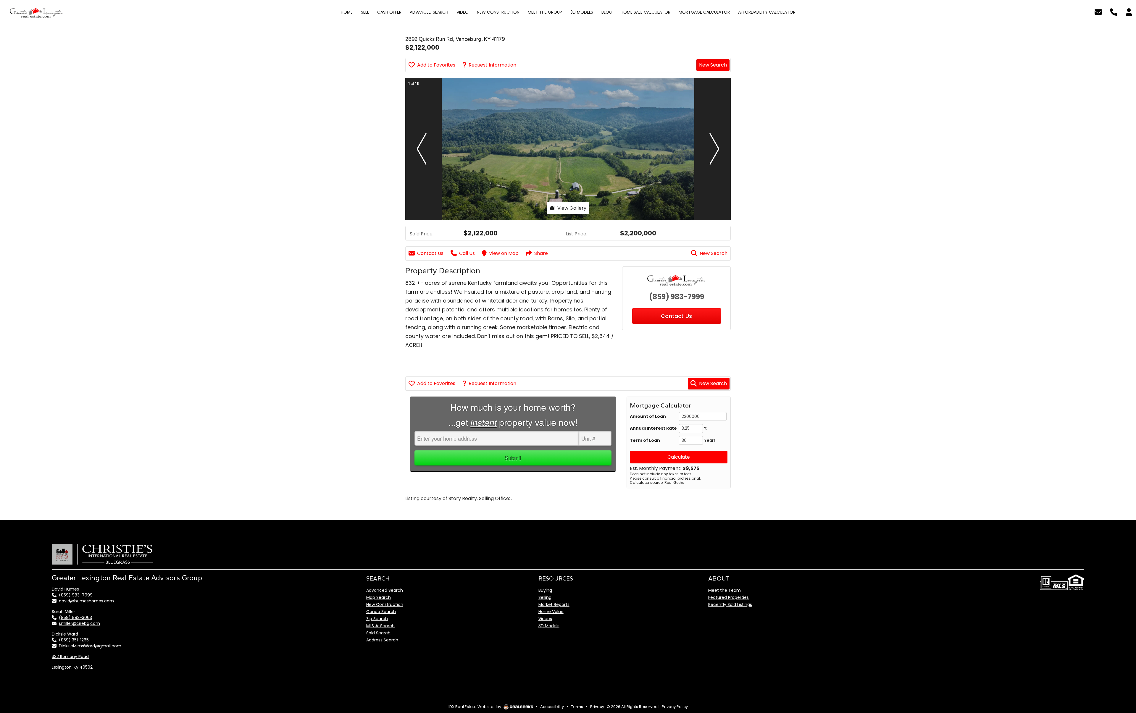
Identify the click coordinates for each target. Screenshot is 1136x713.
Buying (545, 590)
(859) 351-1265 (74, 640)
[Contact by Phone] (1113, 11)
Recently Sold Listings (730, 604)
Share (541, 253)
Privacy (597, 706)
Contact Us (430, 253)
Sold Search (378, 633)
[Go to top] (1120, 674)
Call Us (467, 253)
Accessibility (552, 706)
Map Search (378, 597)
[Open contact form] (1098, 11)
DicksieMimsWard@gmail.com (90, 646)
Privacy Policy (675, 706)
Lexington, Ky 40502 (72, 667)
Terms (577, 706)
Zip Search (377, 619)
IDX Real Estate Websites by (475, 706)
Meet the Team (724, 590)
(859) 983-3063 (75, 617)
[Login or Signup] (1129, 11)
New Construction (384, 604)
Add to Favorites (436, 65)
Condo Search (381, 612)
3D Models (548, 626)
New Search (713, 65)
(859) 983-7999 (676, 297)
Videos (545, 619)
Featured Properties (728, 597)
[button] (421, 149)
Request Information (492, 65)
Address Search (382, 640)
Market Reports (553, 604)
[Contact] (1119, 661)
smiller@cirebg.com (79, 623)
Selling (544, 597)
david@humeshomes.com (86, 601)
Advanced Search (384, 590)
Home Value (551, 612)
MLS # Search (380, 626)
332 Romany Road (70, 656)
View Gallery (571, 208)
